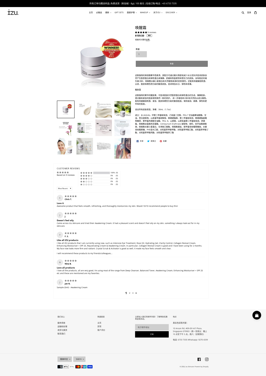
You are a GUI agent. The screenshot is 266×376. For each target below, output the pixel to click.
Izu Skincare (190, 366)
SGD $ (78, 359)
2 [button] (129, 293)
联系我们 (61, 333)
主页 (99, 322)
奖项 (99, 326)
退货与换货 (62, 330)
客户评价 (101, 330)
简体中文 (64, 359)
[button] (141, 32)
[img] (71, 196)
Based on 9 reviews (66, 175)
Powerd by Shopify (202, 366)
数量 (138, 49)
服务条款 (61, 322)
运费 (147, 39)
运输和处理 (62, 326)
